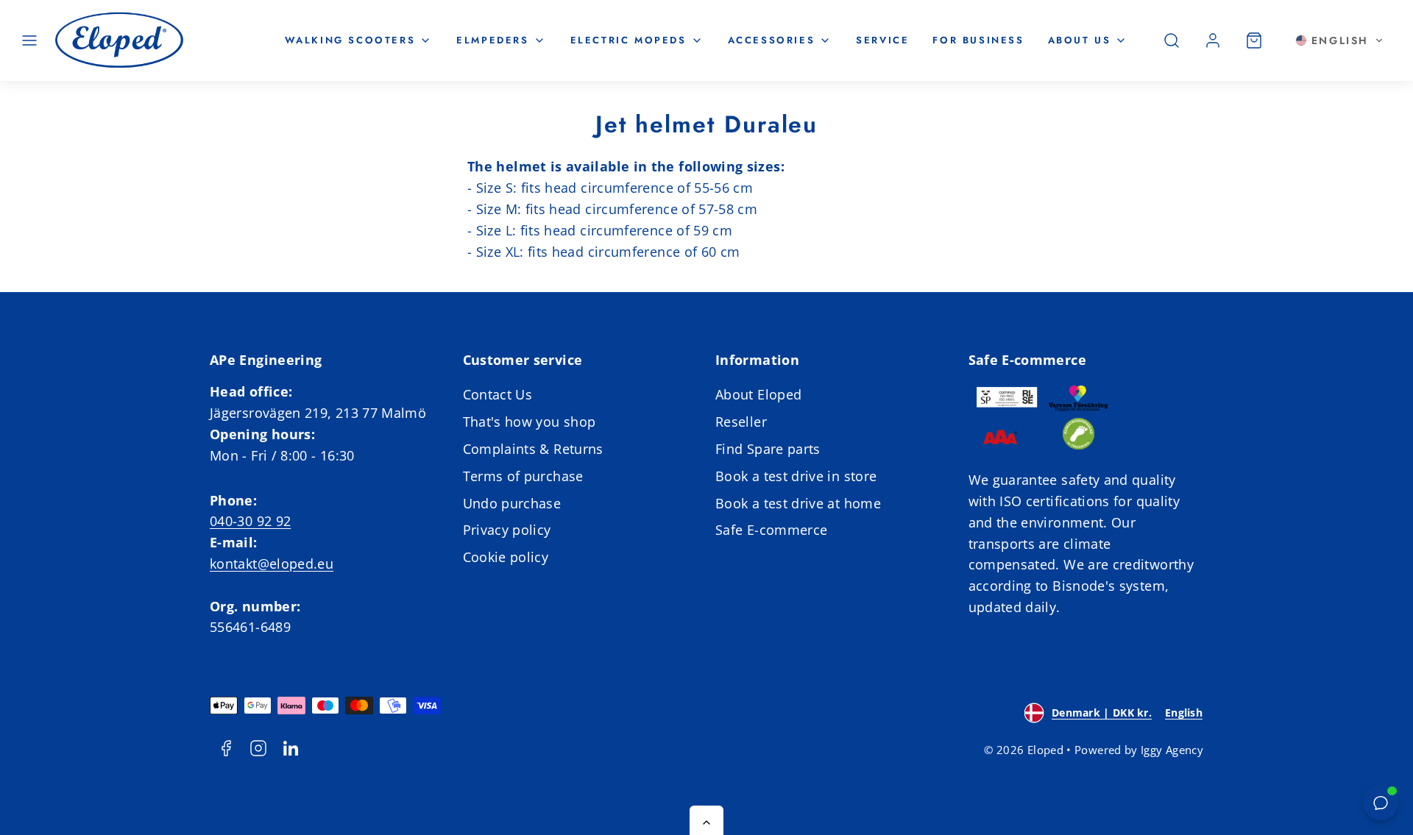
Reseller (741, 421)
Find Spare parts (768, 449)
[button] (29, 40)
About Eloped (758, 394)
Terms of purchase (523, 476)
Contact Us (498, 394)
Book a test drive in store (796, 476)
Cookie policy (506, 557)
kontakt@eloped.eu (271, 563)
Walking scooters (350, 40)
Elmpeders (492, 40)
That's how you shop (529, 421)
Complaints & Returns (533, 449)
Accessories (771, 40)
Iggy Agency (1172, 749)
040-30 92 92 (250, 521)
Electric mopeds (628, 40)
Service (882, 40)
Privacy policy (507, 530)
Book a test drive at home (798, 503)
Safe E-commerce (771, 530)
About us (1079, 40)
